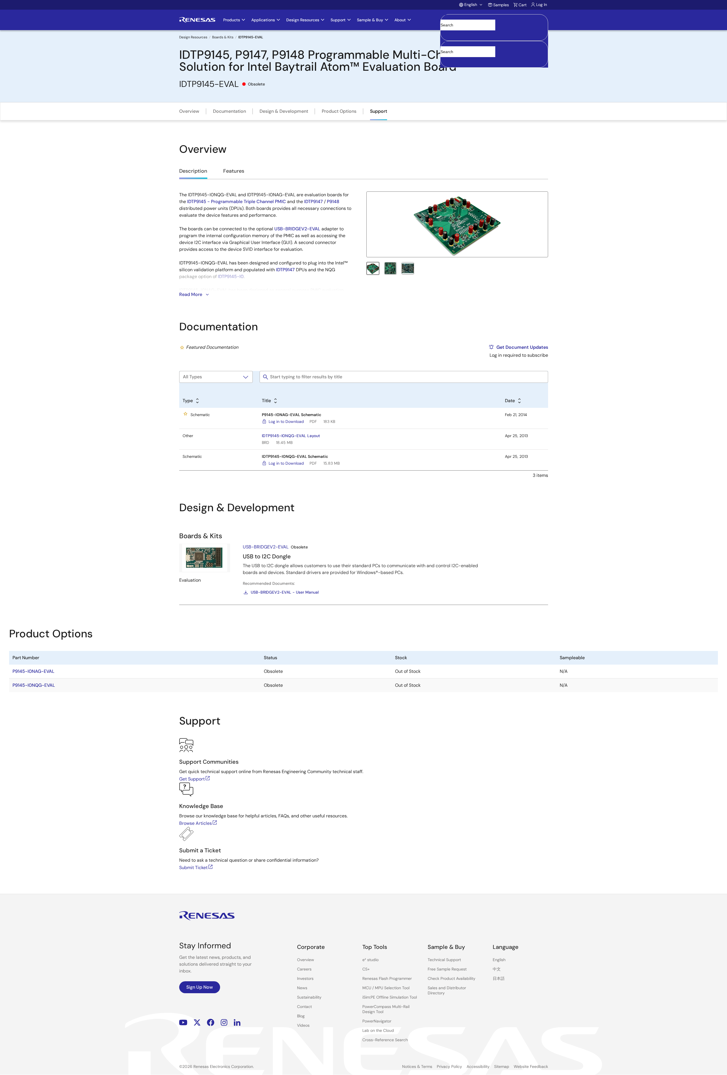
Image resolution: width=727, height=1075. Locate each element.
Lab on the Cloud (378, 1030)
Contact (304, 1006)
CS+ (366, 969)
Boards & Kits (222, 37)
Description (193, 171)
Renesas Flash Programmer (387, 978)
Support (378, 111)
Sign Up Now (199, 987)
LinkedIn (237, 1022)
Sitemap (501, 1066)
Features (233, 171)
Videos (303, 1025)
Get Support (192, 779)
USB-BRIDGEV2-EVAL (297, 229)
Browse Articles (195, 823)
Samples (501, 5)
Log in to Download (286, 421)
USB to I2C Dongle (267, 556)
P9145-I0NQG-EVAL (33, 685)
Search (494, 20)
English (499, 959)
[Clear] (445, 60)
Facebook (210, 1022)
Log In (541, 4)
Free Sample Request (447, 969)
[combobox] (494, 54)
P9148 (333, 201)
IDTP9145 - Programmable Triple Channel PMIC (236, 201)
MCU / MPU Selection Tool (386, 987)
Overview (189, 111)
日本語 (499, 978)
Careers (304, 969)
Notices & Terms (417, 1066)
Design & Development (284, 111)
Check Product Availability (451, 978)
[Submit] (446, 43)
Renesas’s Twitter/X (197, 1022)
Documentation (229, 111)
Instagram (224, 1022)
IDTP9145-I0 (231, 276)
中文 (497, 969)
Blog (301, 1015)
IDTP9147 (313, 201)
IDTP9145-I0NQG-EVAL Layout (291, 435)
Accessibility (478, 1066)
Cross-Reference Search (385, 1039)
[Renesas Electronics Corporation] (197, 20)
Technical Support (444, 959)
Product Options (339, 111)
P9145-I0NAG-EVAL (33, 671)
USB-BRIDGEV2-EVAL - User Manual (285, 592)
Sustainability (309, 997)
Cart (523, 5)
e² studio (370, 959)
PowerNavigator (376, 1021)
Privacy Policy (449, 1066)
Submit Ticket (193, 868)
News (302, 987)
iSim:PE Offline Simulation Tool (389, 997)
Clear (445, 33)
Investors (305, 978)
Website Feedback (531, 1066)
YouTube (183, 1022)
